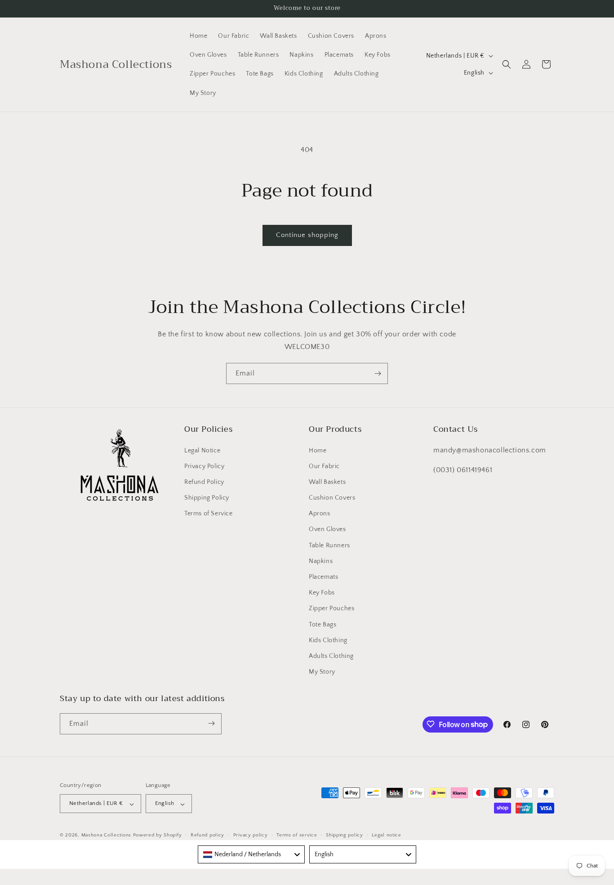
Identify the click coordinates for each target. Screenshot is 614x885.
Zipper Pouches (331, 608)
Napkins (321, 560)
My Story (322, 671)
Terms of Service (208, 513)
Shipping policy (344, 835)
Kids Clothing (328, 640)
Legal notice (386, 835)
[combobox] (251, 854)
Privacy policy (250, 835)
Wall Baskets (327, 481)
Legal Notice (202, 450)
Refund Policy (204, 481)
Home (317, 450)
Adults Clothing (331, 655)
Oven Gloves (327, 529)
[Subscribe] (377, 373)
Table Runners (329, 545)
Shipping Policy (206, 497)
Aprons (319, 513)
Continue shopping (307, 235)
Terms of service (296, 835)
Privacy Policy (204, 465)
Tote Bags (322, 624)
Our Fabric (324, 465)
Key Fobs (322, 592)
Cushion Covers (332, 497)
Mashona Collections (106, 835)
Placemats (323, 576)
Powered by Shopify (157, 835)
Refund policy (207, 835)
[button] (506, 64)
